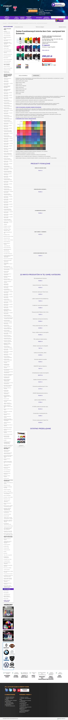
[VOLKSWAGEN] (5, 665)
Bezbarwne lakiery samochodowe (7, 451)
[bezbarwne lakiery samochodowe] (8, 635)
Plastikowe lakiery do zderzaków (7, 277)
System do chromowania (8, 68)
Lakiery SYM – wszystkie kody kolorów (8, 354)
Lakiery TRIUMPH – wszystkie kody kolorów (8, 357)
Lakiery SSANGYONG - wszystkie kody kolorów (8, 209)
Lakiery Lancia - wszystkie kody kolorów (8, 156)
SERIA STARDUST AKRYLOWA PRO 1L (7, 596)
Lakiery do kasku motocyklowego (6, 436)
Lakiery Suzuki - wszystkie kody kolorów (8, 214)
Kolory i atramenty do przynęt (7, 503)
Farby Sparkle (6, 592)
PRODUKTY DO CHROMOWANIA (6, 72)
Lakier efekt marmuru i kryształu (7, 52)
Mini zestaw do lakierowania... (40, 339)
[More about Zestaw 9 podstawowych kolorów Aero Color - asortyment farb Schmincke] (21, 437)
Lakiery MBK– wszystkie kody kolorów (8, 333)
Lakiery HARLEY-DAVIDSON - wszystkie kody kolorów (8, 310)
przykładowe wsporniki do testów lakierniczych (8, 576)
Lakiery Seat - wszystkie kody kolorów (8, 202)
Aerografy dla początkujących (6, 557)
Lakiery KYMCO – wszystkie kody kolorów (8, 326)
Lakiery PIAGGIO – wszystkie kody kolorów (8, 347)
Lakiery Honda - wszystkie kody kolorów (8, 133)
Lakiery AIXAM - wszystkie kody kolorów (8, 84)
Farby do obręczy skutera (8, 434)
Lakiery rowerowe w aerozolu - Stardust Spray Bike (8, 406)
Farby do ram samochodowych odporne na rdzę (8, 264)
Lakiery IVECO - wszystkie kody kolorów (8, 141)
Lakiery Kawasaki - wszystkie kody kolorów (8, 321)
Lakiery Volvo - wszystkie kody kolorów (8, 222)
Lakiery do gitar (6, 515)
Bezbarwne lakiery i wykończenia (7, 448)
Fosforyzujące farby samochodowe (7, 46)
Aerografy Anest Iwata (7, 559)
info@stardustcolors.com (31, 12)
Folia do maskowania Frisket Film (40, 420)
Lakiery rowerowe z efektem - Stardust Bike (8, 403)
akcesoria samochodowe (46, 18)
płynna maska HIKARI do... (40, 399)
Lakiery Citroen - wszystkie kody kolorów (8, 111)
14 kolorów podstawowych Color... (40, 386)
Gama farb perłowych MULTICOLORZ (7, 250)
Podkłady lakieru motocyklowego (6, 364)
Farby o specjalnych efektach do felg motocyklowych (7, 380)
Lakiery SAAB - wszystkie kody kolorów (8, 199)
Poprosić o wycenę (24, 697)
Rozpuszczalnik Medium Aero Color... (40, 253)
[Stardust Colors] (10, 7)
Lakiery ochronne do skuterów (7, 423)
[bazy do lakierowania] (8, 623)
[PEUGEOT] (11, 659)
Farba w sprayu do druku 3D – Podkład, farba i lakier (8, 534)
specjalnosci (39, 17)
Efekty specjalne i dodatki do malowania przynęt (8, 506)
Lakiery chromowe (7, 66)
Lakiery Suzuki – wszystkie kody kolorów (8, 352)
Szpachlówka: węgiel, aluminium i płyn (7, 230)
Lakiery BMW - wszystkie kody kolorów (8, 98)
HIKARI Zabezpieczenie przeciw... (40, 393)
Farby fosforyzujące (7, 35)
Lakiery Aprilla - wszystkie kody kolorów (8, 287)
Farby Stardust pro (7, 594)
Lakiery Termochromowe (8, 54)
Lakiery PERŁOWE (7, 245)
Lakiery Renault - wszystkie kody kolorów (8, 192)
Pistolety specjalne (7, 549)
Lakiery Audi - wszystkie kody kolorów (8, 93)
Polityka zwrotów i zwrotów (9, 699)
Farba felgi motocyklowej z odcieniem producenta (8, 375)
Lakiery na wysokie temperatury (7, 467)
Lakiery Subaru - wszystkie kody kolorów (8, 212)
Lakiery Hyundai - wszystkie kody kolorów (8, 136)
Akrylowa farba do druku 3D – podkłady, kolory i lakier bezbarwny (8, 528)
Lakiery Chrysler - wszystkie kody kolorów (8, 108)
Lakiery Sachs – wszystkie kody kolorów (8, 349)
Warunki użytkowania (10, 705)
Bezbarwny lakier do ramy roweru (8, 409)
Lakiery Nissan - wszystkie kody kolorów (8, 182)
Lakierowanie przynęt (7, 514)
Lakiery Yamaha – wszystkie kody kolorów (8, 359)
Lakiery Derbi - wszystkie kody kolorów (8, 302)
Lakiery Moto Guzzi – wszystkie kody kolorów (8, 338)
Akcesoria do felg (7, 238)
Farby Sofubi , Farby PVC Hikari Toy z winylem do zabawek (8, 521)
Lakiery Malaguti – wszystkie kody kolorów (8, 331)
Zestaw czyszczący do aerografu (40, 345)
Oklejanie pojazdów (7, 489)
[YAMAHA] (5, 659)
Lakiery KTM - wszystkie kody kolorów (8, 323)
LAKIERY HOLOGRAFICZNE (7, 31)
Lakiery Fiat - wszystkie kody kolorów (8, 126)
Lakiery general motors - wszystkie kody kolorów (8, 131)
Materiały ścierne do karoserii (7, 539)
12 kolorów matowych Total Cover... (40, 291)
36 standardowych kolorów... (40, 210)
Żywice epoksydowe (7, 495)
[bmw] (5, 652)
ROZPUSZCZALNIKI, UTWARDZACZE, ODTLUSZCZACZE (7, 443)
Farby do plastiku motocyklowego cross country (7, 396)
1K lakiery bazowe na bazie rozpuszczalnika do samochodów (8, 256)
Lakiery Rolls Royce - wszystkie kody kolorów (8, 194)
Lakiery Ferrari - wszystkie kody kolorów (8, 123)
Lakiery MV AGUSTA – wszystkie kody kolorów (8, 341)
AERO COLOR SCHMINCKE (7, 601)
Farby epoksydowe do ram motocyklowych (8, 369)
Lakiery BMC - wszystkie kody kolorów (8, 95)
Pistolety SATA (6, 546)
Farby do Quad (6, 398)
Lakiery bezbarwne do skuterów (7, 429)
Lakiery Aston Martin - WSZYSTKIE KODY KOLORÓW (7, 90)
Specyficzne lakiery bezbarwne (7, 473)
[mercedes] (11, 652)
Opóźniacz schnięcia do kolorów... (40, 318)
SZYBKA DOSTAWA (10, 697)
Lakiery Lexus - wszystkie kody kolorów (8, 161)
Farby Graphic (6, 590)
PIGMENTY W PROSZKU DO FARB (8, 487)
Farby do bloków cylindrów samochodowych (8, 269)
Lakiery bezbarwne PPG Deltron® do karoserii (8, 453)
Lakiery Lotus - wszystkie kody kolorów (8, 164)
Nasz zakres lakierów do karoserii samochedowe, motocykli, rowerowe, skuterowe (8, 75)
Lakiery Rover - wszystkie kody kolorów (8, 197)
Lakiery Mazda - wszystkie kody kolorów (8, 169)
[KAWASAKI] (11, 665)
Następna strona (62, 26)
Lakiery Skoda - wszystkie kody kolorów (8, 204)
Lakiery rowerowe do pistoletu (7, 417)
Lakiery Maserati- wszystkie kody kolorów (8, 166)
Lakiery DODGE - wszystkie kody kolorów (8, 118)
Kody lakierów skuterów (8, 427)
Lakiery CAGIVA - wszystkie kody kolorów (8, 299)
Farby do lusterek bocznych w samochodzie (8, 279)
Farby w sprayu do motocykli (7, 367)
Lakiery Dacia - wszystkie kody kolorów (8, 113)
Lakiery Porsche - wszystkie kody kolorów (8, 189)
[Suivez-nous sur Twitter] (11, 690)
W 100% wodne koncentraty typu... (40, 406)
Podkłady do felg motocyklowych (7, 377)
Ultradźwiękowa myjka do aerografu (40, 372)
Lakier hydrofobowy (7, 469)
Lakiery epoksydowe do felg (8, 232)
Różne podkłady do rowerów (7, 414)
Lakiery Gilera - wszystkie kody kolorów (8, 307)
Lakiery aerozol (6, 478)
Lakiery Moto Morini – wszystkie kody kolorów (8, 336)
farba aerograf (53, 20)
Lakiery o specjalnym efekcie (7, 29)
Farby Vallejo (6, 598)
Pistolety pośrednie (7, 544)
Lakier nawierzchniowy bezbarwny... (40, 298)
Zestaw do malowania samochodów (7, 79)
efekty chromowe (16, 18)
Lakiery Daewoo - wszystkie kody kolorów (8, 116)
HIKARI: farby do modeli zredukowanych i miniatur (8, 518)
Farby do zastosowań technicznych (7, 465)
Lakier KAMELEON (7, 33)
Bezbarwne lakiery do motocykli (7, 388)
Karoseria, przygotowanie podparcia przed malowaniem (25, 708)
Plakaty (5, 551)
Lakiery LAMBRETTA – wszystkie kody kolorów (8, 328)
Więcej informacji (23, 75)
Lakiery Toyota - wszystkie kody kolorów (8, 217)
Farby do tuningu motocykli (7, 362)
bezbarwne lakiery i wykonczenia (29, 17)
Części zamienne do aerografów (7, 563)
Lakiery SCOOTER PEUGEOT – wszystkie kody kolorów (7, 344)
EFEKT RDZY (6, 57)
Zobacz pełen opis (45, 50)
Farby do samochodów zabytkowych (7, 261)
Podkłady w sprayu (7, 227)
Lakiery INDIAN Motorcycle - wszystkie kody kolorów (8, 318)
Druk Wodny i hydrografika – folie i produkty (8, 493)
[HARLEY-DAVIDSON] (11, 646)
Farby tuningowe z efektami (7, 244)
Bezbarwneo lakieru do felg (8, 236)
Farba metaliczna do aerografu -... (40, 189)
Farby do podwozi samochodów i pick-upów (8, 266)
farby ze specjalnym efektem (6, 17)
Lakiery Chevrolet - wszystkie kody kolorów (8, 106)
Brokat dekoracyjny (7, 485)
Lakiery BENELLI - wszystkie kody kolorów (8, 289)
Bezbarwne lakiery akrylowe (7, 476)
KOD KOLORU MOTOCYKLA (6, 284)
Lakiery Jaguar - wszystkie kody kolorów (8, 144)
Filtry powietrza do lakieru (8, 573)
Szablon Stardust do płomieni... (40, 379)
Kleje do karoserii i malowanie (7, 581)
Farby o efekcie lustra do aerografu (40, 332)
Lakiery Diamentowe (7, 247)
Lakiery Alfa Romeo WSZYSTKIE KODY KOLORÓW (7, 87)
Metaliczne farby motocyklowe (6, 393)
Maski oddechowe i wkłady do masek (8, 571)
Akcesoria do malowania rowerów (8, 412)
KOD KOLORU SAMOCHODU (6, 81)
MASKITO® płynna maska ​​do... (40, 366)
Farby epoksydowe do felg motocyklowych (8, 372)
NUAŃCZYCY (59, 20)
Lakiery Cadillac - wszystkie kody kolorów (8, 103)
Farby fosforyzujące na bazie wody (7, 40)
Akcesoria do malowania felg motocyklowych (8, 385)
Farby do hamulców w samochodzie (7, 274)
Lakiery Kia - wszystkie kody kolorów (7, 149)
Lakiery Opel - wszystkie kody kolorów (8, 184)
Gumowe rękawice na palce (40, 359)
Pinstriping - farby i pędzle (8, 497)
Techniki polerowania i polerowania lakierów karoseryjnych (24, 711)
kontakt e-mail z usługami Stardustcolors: (11, 701)
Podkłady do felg (7, 234)
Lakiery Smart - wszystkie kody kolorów (8, 207)
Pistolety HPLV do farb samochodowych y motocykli (7, 542)
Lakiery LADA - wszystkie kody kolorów (8, 151)
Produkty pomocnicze (7, 438)
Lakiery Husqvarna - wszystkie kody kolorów (8, 315)
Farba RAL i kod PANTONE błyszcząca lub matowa (8, 445)
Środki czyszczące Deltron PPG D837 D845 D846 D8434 (8, 456)
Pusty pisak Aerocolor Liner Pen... (40, 325)
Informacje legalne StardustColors (9, 704)
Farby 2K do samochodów (8, 258)
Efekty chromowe (7, 64)
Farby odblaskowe (7, 471)
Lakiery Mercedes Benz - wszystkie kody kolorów (8, 171)
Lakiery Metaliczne (7, 241)
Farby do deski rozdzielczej (6, 272)
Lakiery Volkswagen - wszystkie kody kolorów (8, 220)
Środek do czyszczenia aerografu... (40, 305)
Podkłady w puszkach (7, 226)
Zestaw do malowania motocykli (7, 282)
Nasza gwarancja (9, 702)
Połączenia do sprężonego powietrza (8, 565)
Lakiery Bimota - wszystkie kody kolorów (8, 292)
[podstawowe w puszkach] (8, 611)
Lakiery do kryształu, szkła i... (40, 352)
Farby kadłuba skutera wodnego (7, 401)
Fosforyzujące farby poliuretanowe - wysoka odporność (8, 43)
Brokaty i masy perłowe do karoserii (8, 483)
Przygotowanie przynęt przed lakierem (7, 512)
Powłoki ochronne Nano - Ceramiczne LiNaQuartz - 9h (8, 462)
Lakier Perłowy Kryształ (8, 59)
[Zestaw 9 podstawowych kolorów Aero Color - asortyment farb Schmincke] (28, 48)
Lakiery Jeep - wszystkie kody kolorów (8, 146)
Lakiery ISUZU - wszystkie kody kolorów (8, 138)
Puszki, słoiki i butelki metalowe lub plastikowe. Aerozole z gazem (8, 586)
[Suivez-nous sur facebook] (7, 690)
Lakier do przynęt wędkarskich (7, 501)
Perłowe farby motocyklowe (6, 391)
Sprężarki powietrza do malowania (7, 583)
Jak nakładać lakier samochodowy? (24, 705)
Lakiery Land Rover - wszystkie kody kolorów (8, 159)
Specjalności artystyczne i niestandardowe (8, 480)
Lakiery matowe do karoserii (7, 459)
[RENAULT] (5, 646)
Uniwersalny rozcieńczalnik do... (40, 413)
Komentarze (36, 75)
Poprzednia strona (19, 26)
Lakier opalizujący (7, 62)
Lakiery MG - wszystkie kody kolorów (8, 174)
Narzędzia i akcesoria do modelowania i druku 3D (8, 531)
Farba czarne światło (7, 61)
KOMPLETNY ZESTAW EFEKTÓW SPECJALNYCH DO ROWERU (8, 420)
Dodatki (5, 440)
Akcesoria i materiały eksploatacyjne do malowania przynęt (7, 509)
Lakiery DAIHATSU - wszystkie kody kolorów (8, 121)
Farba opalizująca (7, 251)
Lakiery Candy (6, 48)
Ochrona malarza (7, 569)
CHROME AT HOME (7, 69)
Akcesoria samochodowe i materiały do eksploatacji (8, 536)
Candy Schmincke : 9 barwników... (40, 231)
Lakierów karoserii (22, 18)
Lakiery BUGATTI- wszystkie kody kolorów (8, 100)
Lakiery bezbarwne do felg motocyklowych (8, 383)
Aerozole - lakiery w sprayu (8, 239)
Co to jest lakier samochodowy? (23, 703)
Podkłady (5, 224)
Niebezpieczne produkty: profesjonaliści (25, 701)
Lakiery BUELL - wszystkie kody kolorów (8, 297)
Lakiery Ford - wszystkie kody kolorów (8, 128)
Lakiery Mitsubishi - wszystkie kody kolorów (8, 179)
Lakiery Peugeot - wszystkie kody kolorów (8, 187)
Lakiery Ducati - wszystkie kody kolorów (8, 305)
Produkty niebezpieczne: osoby (25, 699)
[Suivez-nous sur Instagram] (15, 690)
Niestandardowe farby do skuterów (8, 425)
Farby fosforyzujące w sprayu (7, 37)
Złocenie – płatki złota (7, 491)
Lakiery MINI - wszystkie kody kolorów (8, 176)
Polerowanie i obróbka (7, 567)
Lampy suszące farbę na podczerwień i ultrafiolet (8, 578)
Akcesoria (5, 553)
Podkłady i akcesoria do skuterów (8, 432)
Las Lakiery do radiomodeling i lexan (7, 524)
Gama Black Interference (8, 253)
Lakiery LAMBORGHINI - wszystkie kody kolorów (8, 154)
